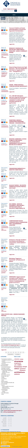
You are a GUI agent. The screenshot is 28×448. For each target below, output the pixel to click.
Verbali (3, 391)
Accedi (4, 9)
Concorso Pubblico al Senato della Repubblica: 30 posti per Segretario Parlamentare (17, 29)
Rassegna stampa (5, 368)
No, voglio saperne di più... (6, 438)
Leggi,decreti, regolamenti (4, 73)
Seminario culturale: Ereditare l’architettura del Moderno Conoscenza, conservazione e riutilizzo (17, 242)
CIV (2, 30)
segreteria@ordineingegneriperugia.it (13, 410)
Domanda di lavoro (6, 388)
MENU (14, 14)
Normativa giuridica (3, 76)
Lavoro (3, 385)
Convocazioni (4, 390)
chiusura (22, 370)
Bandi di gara (4, 33)
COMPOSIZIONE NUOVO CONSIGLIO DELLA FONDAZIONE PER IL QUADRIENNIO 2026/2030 (18, 223)
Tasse (2, 380)
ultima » (17, 354)
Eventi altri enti (3, 180)
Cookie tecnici (5, 441)
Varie (2, 394)
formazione (18, 367)
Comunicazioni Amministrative (4, 54)
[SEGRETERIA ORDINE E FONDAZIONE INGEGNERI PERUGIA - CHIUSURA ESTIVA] (25, 128)
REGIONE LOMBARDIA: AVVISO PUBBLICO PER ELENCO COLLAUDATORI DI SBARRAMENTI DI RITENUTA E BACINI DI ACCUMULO (17, 141)
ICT (6, 30)
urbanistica (17, 359)
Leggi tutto (11, 44)
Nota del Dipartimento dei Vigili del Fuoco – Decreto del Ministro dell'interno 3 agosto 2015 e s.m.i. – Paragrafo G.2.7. (18, 69)
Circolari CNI (4, 101)
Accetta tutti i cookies (17, 446)
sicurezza (18, 361)
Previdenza (4, 378)
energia (24, 366)
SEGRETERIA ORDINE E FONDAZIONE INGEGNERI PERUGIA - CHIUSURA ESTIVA (17, 121)
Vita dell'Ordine (3, 57)
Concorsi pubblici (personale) (8, 386)
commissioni (23, 368)
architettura (19, 372)
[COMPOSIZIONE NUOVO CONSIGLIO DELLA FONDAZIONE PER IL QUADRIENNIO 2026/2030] (25, 230)
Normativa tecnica (5, 374)
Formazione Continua (6, 359)
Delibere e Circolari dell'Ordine (5, 373)
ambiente (17, 374)
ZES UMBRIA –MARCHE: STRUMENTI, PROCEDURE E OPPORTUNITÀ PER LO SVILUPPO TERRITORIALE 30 (17, 206)
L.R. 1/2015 (17, 365)
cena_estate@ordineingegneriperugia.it (10, 345)
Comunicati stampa (6, 367)
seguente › (11, 354)
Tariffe (2, 377)
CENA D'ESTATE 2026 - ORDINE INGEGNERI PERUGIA (13, 314)
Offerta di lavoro (5, 387)
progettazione (17, 363)
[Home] (11, 3)
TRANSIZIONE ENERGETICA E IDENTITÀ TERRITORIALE (17, 169)
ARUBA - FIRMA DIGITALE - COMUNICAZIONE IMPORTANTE (18, 85)
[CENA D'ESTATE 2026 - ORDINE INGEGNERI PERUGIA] (25, 321)
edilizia (16, 369)
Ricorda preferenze (5, 446)
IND (4, 30)
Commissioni (4, 389)
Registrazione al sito (12, 9)
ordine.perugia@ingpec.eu (9, 412)
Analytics (4, 443)
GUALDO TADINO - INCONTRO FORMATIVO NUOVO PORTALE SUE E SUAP (17, 186)
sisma (21, 359)
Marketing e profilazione (8, 442)
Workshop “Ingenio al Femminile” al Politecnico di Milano (17, 260)
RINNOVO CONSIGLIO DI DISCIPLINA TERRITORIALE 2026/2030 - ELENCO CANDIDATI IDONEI (18, 50)
